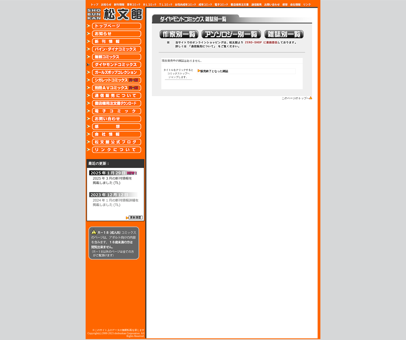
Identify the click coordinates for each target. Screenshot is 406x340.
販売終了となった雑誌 (214, 71)
